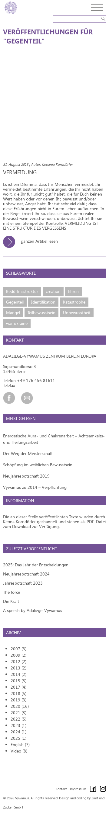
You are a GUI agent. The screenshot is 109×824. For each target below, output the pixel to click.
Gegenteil (15, 302)
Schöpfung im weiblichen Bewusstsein (37, 465)
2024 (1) (18, 732)
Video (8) (19, 751)
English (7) (20, 744)
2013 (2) (18, 668)
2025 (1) (18, 738)
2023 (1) (18, 725)
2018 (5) (18, 693)
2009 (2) (18, 655)
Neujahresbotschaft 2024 (26, 574)
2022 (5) (18, 719)
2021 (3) (18, 712)
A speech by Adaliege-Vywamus (32, 610)
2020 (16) (20, 706)
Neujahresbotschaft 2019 (26, 476)
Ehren (73, 291)
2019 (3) (18, 700)
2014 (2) (18, 674)
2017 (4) (18, 687)
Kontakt (61, 789)
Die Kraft (11, 601)
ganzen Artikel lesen (39, 241)
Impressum (78, 789)
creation (53, 291)
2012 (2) (18, 661)
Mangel (13, 312)
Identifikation (43, 302)
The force (11, 592)
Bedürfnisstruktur (22, 291)
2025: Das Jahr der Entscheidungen (35, 565)
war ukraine (17, 323)
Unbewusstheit (77, 312)
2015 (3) (18, 680)
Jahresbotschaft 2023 (23, 583)
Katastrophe (74, 302)
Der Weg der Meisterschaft (28, 453)
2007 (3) (18, 649)
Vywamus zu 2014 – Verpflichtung (35, 487)
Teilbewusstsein (41, 312)
